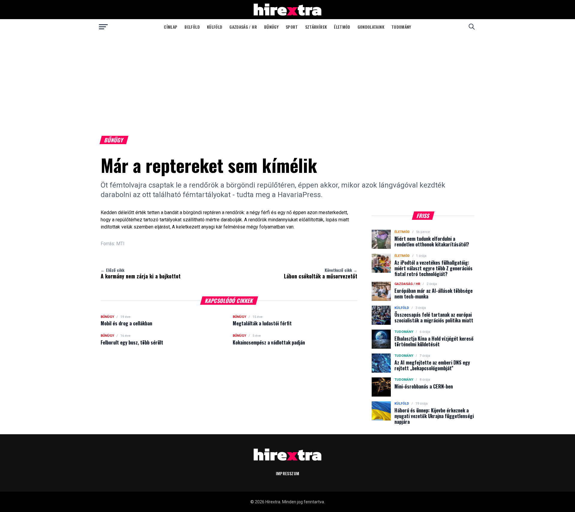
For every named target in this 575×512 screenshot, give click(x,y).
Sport (292, 27)
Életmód (342, 27)
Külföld (214, 27)
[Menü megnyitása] (103, 26)
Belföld (191, 27)
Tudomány (401, 27)
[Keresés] (471, 26)
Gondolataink (371, 27)
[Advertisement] (287, 79)
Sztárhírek (316, 27)
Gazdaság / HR (243, 27)
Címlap (170, 27)
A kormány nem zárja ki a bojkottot (141, 273)
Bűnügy (271, 27)
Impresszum (287, 473)
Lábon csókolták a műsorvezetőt (320, 273)
